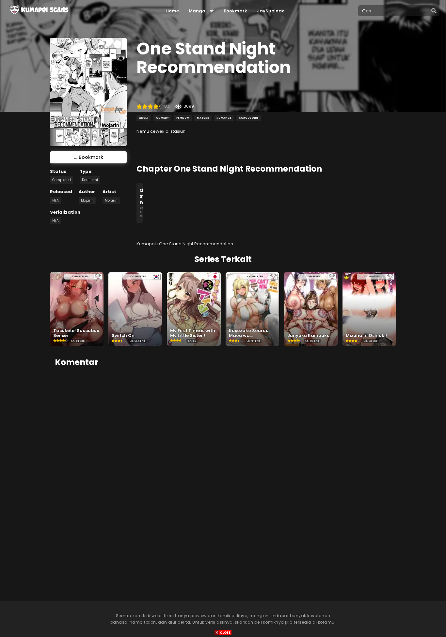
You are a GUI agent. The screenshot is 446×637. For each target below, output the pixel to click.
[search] (434, 11)
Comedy (162, 118)
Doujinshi (90, 179)
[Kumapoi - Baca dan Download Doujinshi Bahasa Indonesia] (38, 16)
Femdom (182, 118)
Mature (203, 118)
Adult (144, 118)
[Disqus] (223, 454)
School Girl (248, 118)
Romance (223, 118)
